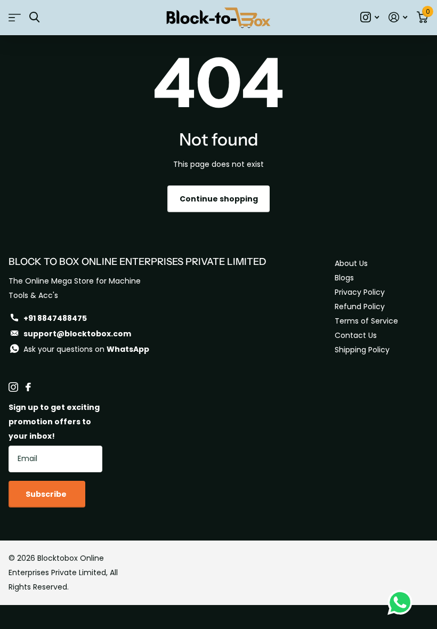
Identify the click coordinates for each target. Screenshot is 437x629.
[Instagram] (13, 387)
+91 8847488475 (55, 318)
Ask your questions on (86, 349)
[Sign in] (398, 17)
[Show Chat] (402, 602)
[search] (34, 17)
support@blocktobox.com (77, 333)
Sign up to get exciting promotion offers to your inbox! (54, 421)
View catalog (15, 17)
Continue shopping (219, 198)
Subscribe (47, 494)
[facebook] (28, 387)
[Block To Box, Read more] (369, 17)
